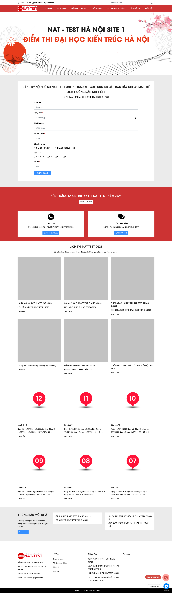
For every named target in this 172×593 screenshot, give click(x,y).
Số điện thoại (39, 123)
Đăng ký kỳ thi (39, 144)
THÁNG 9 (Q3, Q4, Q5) (66, 148)
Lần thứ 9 (22, 487)
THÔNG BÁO (96, 8)
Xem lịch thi (86, 202)
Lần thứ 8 (68, 487)
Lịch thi (56, 567)
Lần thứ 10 (115, 425)
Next (155, 521)
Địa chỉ (37, 162)
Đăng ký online (58, 559)
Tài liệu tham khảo (60, 563)
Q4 (58, 157)
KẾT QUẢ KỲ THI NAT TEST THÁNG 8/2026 (73, 516)
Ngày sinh (38, 113)
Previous (51, 521)
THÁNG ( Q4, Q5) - (43, 148)
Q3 (50, 157)
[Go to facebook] (166, 586)
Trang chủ (47, 8)
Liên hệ (56, 571)
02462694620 (52, 233)
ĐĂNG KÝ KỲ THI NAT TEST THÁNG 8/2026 (82, 303)
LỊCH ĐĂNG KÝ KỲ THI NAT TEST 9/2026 (35, 303)
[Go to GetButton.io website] (166, 590)
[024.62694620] (165, 577)
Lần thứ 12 (22, 425)
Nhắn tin (122, 233)
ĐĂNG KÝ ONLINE (78, 8)
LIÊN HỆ (148, 8)
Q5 (66, 157)
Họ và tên (38, 102)
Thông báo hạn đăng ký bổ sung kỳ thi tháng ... (38, 365)
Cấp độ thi (38, 153)
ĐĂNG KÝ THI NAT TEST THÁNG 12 (79, 365)
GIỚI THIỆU (61, 8)
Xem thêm (21, 311)
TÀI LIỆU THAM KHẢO (115, 8)
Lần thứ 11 (68, 425)
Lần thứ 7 (115, 487)
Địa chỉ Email (39, 134)
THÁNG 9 (40, 157)
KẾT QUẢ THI (135, 8)
